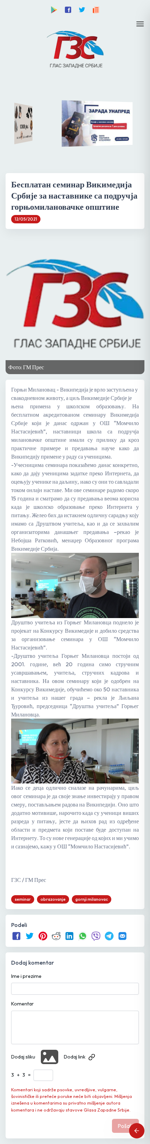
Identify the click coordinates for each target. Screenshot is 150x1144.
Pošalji (125, 1125)
